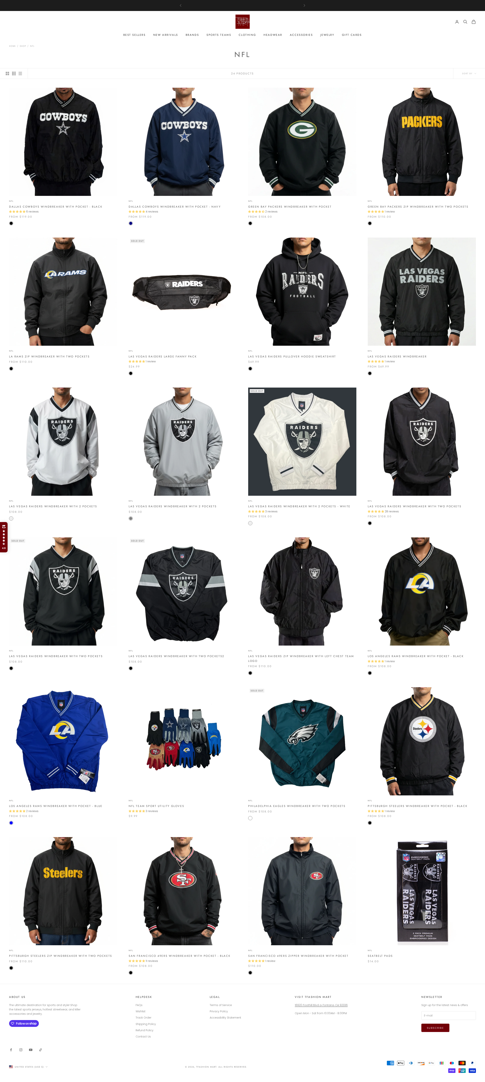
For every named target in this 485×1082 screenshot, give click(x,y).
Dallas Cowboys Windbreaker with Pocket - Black (55, 207)
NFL (32, 46)
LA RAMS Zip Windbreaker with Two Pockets (49, 356)
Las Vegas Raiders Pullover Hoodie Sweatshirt (292, 356)
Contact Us (143, 1036)
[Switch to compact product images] (20, 73)
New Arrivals (165, 35)
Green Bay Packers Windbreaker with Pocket (290, 207)
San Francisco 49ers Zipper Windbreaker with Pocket (298, 956)
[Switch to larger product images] (7, 73)
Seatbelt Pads (380, 956)
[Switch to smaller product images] (14, 73)
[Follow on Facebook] (11, 1050)
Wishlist (141, 1011)
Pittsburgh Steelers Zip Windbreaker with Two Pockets (60, 956)
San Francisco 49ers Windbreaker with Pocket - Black (179, 956)
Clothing (247, 35)
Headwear (273, 35)
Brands (192, 35)
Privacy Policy (219, 1011)
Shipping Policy (146, 1024)
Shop (23, 46)
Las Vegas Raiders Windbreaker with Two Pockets (414, 506)
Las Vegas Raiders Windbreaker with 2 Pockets (53, 506)
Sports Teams (219, 35)
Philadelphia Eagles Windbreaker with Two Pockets (296, 806)
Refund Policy (144, 1030)
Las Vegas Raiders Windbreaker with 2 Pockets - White (299, 506)
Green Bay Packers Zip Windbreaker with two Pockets (418, 207)
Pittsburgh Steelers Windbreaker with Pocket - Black (417, 806)
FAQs (139, 1005)
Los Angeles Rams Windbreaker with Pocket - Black (416, 656)
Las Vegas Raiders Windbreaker (397, 356)
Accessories (301, 35)
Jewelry (327, 35)
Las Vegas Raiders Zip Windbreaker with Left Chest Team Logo (301, 658)
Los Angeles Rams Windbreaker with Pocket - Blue (55, 806)
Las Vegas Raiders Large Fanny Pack (163, 356)
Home (12, 46)
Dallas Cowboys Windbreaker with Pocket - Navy (175, 207)
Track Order (143, 1017)
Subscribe (435, 1028)
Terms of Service (221, 1005)
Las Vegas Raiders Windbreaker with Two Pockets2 (176, 656)
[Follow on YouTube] (31, 1050)
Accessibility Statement (225, 1017)
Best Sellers (134, 35)
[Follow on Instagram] (21, 1050)
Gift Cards (352, 35)
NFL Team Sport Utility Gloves (156, 806)
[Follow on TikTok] (40, 1050)
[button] (4, 537)
